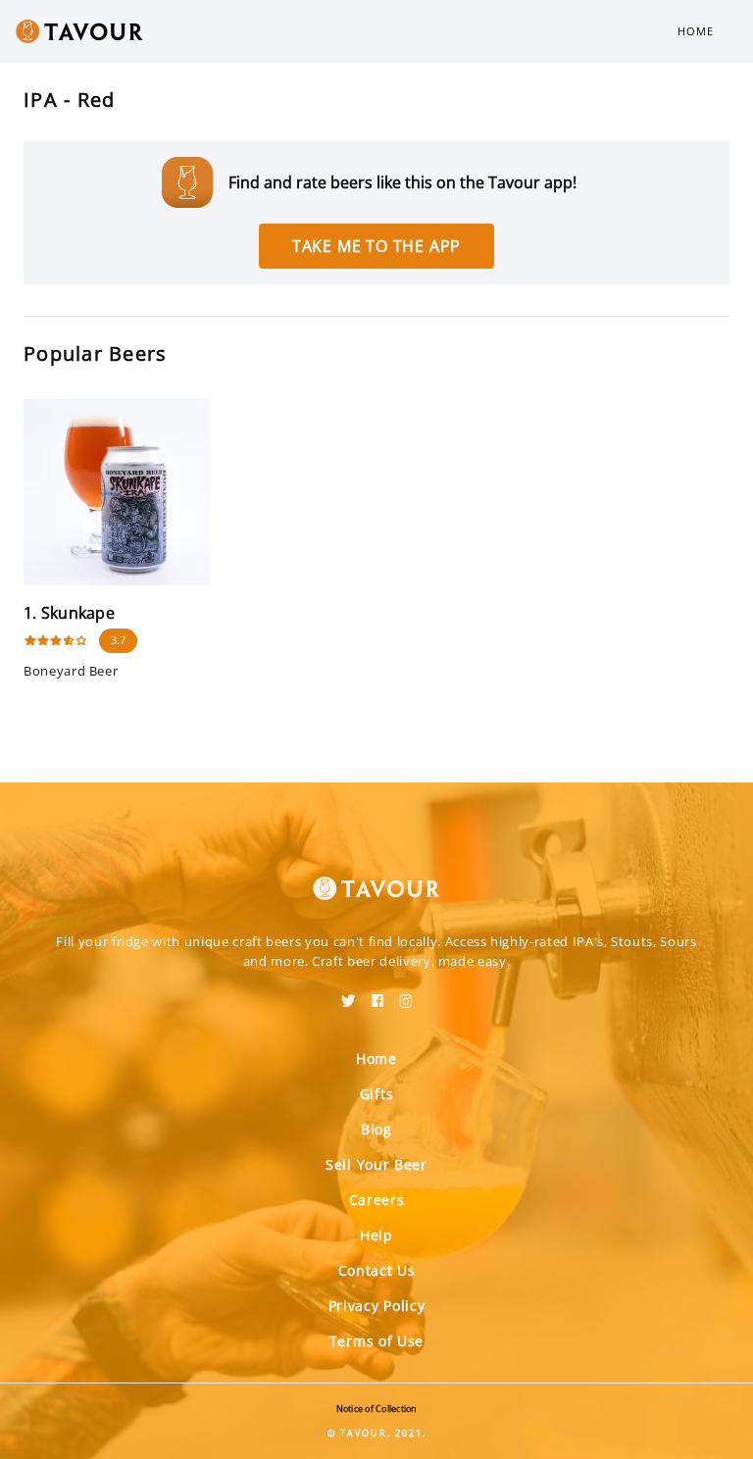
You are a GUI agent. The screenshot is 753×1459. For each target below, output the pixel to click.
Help (376, 1235)
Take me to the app (376, 246)
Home (696, 31)
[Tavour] (376, 876)
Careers (377, 1199)
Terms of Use (376, 1341)
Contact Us (377, 1270)
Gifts (377, 1093)
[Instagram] (406, 994)
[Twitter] (348, 994)
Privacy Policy (377, 1305)
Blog (376, 1129)
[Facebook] (377, 994)
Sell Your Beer (376, 1164)
